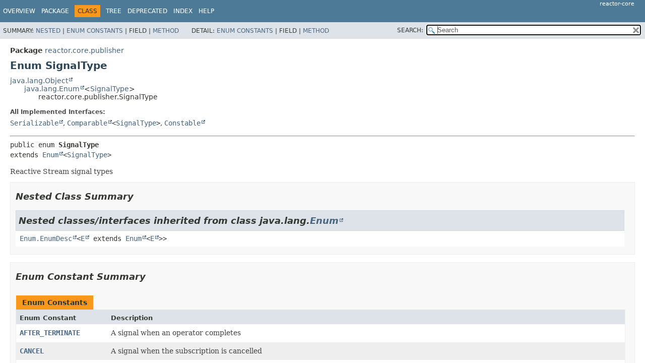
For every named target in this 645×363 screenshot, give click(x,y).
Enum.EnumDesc (46, 238)
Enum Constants (95, 30)
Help (206, 11)
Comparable (87, 123)
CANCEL (32, 351)
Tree (113, 11)
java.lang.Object (39, 81)
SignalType (109, 89)
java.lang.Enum (52, 89)
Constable (182, 123)
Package (55, 11)
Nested (48, 30)
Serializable (34, 123)
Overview (19, 11)
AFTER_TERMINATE (50, 333)
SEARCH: (410, 30)
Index (182, 11)
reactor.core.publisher (84, 50)
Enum (50, 155)
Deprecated (147, 11)
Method (166, 30)
